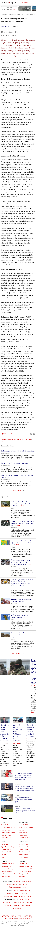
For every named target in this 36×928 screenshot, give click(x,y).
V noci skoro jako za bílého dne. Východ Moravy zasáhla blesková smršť (22, 543)
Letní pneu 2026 (24, 863)
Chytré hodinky (25, 905)
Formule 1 (4, 854)
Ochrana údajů (28, 917)
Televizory (16, 905)
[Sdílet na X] (34, 434)
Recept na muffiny (24, 847)
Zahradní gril (22, 896)
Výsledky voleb (5, 830)
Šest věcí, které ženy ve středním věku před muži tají (22, 600)
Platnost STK (23, 876)
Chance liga (4, 844)
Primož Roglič (23, 835)
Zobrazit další (17, 490)
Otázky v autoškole (24, 874)
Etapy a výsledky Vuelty (26, 827)
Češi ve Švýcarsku (6, 871)
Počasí (13, 547)
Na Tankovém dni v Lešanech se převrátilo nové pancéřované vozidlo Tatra (22, 504)
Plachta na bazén (24, 890)
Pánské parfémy (17, 908)
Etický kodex (18, 917)
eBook (5, 32)
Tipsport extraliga (6, 849)
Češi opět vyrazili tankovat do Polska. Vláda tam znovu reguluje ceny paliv (17, 733)
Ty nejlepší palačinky (25, 844)
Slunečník (17, 893)
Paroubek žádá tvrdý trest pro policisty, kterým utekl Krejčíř (17, 476)
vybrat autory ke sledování (7, 28)
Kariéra (25, 915)
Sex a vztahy (14, 604)
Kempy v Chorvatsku (7, 863)
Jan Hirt (21, 830)
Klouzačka (25, 893)
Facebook (6, 915)
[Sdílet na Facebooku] (31, 434)
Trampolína (10, 893)
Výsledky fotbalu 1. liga (8, 847)
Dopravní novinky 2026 (25, 868)
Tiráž (29, 915)
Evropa (13, 639)
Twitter (12, 915)
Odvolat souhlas (10, 918)
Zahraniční (14, 527)
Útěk (2, 442)
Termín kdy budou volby (8, 832)
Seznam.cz (25, 2)
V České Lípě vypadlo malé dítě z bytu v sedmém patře (22, 616)
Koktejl (13, 588)
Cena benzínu (23, 884)
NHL (2, 857)
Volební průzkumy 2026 (8, 827)
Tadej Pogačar (23, 832)
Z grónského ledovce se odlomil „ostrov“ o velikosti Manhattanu (31, 730)
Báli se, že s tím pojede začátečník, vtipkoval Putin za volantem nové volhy (23, 523)
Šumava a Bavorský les (8, 868)
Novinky (7, 26)
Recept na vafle (23, 854)
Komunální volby (6, 837)
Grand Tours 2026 (24, 837)
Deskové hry (8, 905)
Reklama (18, 915)
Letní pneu (29, 902)
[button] (5, 504)
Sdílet (11, 32)
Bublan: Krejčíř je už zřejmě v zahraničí (14, 463)
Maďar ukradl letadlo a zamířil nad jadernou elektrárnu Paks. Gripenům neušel (22, 635)
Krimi (12, 508)
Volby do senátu (6, 835)
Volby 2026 (4, 825)
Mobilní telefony (24, 899)
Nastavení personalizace (23, 918)
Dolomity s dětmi (6, 876)
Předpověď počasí (26, 881)
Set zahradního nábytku (10, 896)
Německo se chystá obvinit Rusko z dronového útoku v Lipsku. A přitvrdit (4, 733)
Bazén (16, 890)
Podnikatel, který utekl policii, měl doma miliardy (18, 451)
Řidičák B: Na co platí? (25, 871)
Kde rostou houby (12, 884)
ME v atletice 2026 (6, 852)
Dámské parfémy (19, 902)
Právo (2, 26)
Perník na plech (23, 857)
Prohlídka (28, 439)
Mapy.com (17, 881)
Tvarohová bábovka (25, 852)
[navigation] (2, 2)
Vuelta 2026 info (23, 825)
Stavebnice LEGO (7, 902)
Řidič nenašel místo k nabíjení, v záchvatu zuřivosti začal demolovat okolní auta (21, 562)
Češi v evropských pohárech (17, 887)
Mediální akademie (7, 917)
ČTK (11, 26)
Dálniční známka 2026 (25, 866)
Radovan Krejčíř (18, 439)
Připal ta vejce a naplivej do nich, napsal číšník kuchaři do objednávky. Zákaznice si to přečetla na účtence (22, 582)
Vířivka (29, 896)
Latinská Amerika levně (8, 874)
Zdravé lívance (23, 849)
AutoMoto (13, 566)
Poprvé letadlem (6, 866)
